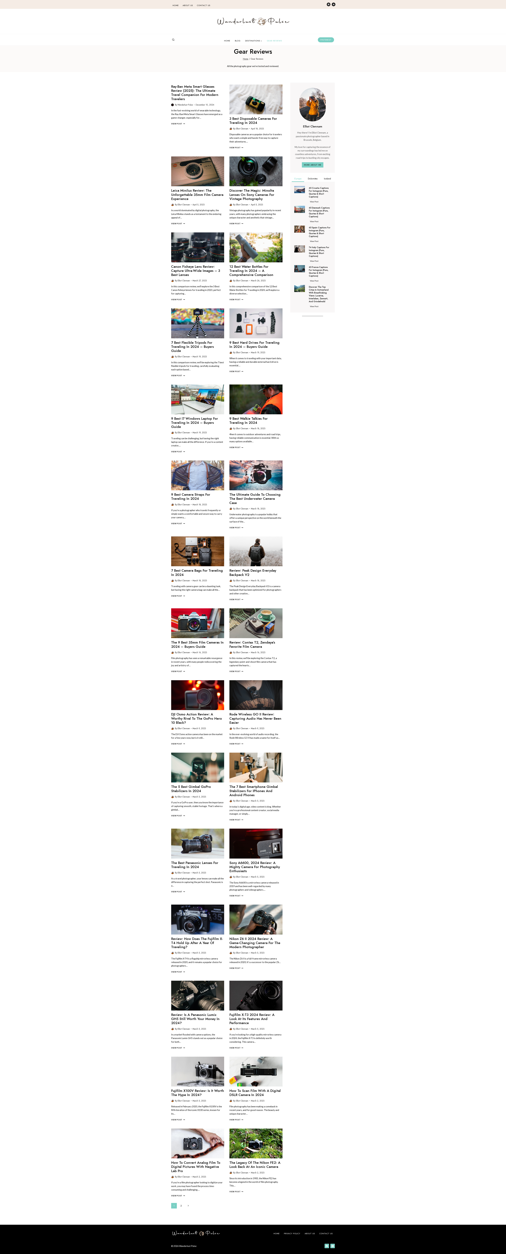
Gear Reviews (274, 40)
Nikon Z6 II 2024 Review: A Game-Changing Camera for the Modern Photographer (254, 942)
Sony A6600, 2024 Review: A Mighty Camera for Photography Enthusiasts (254, 866)
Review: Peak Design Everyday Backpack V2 (252, 572)
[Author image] (172, 105)
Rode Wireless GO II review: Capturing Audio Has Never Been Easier (255, 718)
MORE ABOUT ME (312, 164)
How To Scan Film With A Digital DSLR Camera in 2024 (255, 1092)
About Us (188, 5)
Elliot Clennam (242, 128)
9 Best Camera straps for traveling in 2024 (190, 496)
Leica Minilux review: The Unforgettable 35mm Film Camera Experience (197, 194)
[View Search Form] (173, 40)
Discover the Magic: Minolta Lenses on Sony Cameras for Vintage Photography (251, 194)
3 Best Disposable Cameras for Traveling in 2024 (253, 120)
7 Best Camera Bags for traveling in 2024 (197, 572)
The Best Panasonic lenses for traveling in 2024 (194, 864)
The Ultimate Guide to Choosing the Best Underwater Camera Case (255, 498)
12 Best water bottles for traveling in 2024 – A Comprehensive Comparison (251, 270)
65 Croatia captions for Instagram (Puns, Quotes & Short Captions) (319, 192)
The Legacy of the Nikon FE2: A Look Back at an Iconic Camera (254, 1164)
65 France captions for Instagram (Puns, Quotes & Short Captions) (318, 271)
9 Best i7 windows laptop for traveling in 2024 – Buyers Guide (194, 422)
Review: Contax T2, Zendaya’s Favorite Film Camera (252, 644)
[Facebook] (327, 1246)
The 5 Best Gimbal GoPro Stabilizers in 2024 (191, 788)
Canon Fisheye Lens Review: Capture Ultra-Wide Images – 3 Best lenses (195, 270)
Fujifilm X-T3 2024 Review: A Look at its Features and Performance (251, 1018)
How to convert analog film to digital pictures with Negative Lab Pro (195, 1166)
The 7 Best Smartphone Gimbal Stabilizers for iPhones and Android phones (253, 790)
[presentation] (255, 99)
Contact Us (203, 5)
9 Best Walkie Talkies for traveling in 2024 (248, 420)
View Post (178, 124)
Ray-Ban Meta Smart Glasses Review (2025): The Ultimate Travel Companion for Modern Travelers (194, 92)
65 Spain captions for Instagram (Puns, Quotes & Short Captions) (319, 232)
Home (176, 5)
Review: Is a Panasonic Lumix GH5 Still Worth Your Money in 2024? (195, 1018)
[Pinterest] (333, 4)
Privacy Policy (292, 1233)
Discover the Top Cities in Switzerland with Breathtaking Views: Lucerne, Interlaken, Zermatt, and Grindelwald (319, 294)
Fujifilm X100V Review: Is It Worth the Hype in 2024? (197, 1092)
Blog (237, 40)
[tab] (298, 179)
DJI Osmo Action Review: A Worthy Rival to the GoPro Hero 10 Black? (196, 718)
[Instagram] (328, 4)
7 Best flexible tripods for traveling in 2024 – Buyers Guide (192, 346)
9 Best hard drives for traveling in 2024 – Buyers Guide (254, 344)
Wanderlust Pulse (185, 104)
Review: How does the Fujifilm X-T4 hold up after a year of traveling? (197, 942)
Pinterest (325, 39)
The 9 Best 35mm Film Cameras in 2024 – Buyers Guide (197, 644)
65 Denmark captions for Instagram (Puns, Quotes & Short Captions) (319, 212)
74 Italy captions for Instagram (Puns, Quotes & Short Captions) (319, 252)
